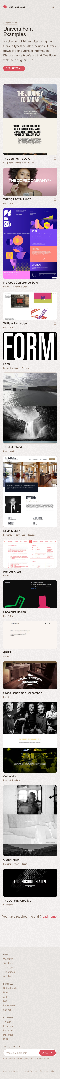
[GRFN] (30, 635)
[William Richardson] (30, 306)
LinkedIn (8, 1030)
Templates (9, 967)
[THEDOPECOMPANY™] (30, 182)
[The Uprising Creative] (30, 883)
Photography (9, 451)
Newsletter (9, 1005)
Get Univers (13, 68)
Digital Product (11, 780)
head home (49, 916)
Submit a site (10, 988)
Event (6, 287)
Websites (8, 958)
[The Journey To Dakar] (30, 119)
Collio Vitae (10, 776)
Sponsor (7, 1009)
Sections (8, 963)
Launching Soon (19, 287)
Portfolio (8, 203)
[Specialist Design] (30, 594)
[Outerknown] (30, 820)
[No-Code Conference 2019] (30, 243)
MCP (5, 1001)
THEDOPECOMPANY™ (17, 199)
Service (32, 535)
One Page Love (17, 6)
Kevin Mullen (11, 531)
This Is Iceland (12, 447)
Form (6, 364)
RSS (5, 1039)
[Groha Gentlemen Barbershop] (30, 675)
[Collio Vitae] (30, 737)
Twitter (7, 1021)
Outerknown (11, 860)
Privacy (44, 1071)
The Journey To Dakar (17, 158)
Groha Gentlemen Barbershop (22, 693)
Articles (7, 976)
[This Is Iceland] (30, 408)
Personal (26, 368)
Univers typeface (14, 46)
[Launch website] (55, 159)
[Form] (30, 346)
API (5, 996)
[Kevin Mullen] (30, 491)
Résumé (6, 576)
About (54, 1071)
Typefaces (9, 971)
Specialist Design (14, 612)
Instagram (8, 1026)
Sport (31, 163)
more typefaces (26, 55)
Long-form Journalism (14, 163)
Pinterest (8, 1034)
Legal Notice (30, 1071)
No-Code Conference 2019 (20, 282)
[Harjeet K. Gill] (30, 554)
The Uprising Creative (17, 900)
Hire (5, 992)
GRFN (7, 652)
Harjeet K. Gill (12, 571)
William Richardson (15, 323)
